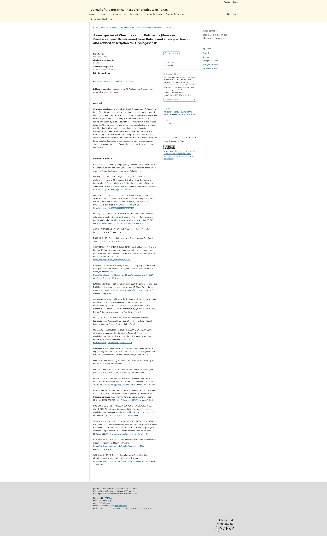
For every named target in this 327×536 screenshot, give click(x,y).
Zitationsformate (171, 99)
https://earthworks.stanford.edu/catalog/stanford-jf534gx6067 (120, 461)
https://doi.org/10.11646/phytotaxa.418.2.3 (111, 189)
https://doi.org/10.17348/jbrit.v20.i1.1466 (115, 81)
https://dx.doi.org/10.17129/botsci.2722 (121, 415)
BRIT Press (109, 498)
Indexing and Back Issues (102, 19)
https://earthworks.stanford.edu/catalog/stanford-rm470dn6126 (121, 446)
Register (227, 2)
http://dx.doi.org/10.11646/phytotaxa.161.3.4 (112, 342)
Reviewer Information (175, 14)
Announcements (119, 14)
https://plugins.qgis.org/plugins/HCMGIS (118, 385)
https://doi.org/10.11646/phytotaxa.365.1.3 (130, 434)
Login (235, 2)
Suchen (232, 14)
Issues (104, 14)
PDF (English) (172, 53)
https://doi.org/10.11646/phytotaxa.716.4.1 (134, 400)
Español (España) (210, 68)
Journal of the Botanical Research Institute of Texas (128, 9)
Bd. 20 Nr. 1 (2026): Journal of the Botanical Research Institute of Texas (135, 27)
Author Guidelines (154, 14)
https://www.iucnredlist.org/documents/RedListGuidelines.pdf (126, 290)
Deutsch (206, 57)
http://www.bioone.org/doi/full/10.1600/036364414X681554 (123, 223)
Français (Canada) (211, 61)
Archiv (103, 27)
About (92, 14)
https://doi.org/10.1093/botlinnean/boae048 (112, 259)
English (206, 53)
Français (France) (210, 64)
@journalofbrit (121, 505)
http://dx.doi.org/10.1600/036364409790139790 (113, 208)
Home (95, 27)
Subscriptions (136, 14)
